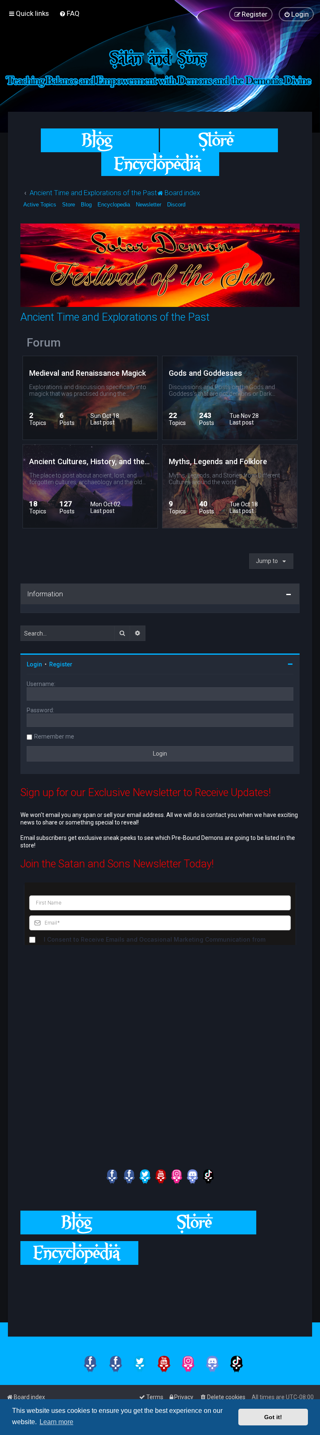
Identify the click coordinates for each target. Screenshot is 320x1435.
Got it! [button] (273, 1417)
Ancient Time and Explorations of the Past (115, 317)
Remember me (54, 736)
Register (60, 664)
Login (34, 664)
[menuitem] (69, 13)
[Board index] (160, 66)
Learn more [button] (56, 1421)
